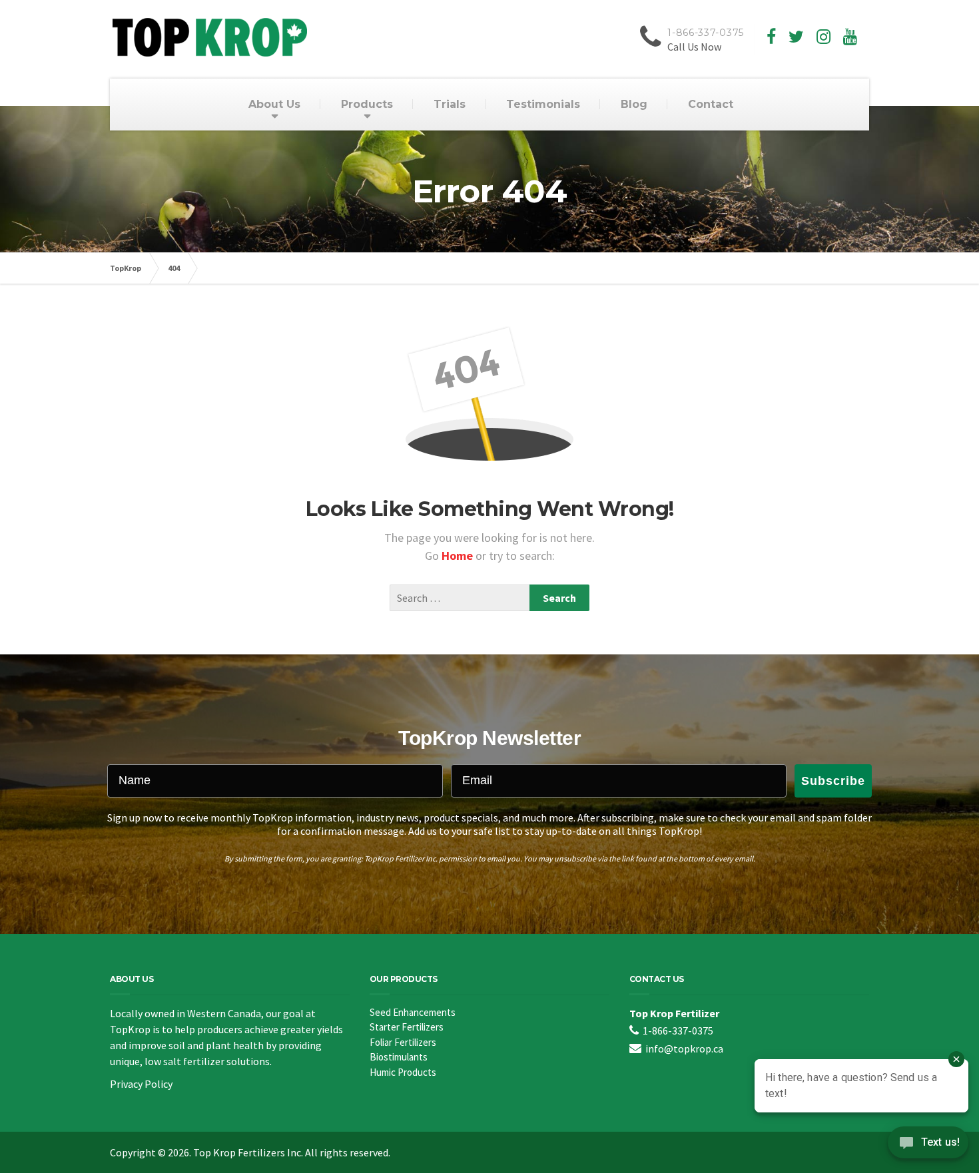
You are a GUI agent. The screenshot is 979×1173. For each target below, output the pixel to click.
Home (459, 555)
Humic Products (403, 1072)
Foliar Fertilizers (403, 1042)
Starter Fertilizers (407, 1027)
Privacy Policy (141, 1083)
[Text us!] (928, 1145)
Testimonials (543, 104)
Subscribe (833, 781)
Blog (634, 104)
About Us (274, 104)
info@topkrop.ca (684, 1048)
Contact (710, 104)
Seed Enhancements (413, 1012)
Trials (450, 104)
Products (367, 104)
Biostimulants (399, 1057)
